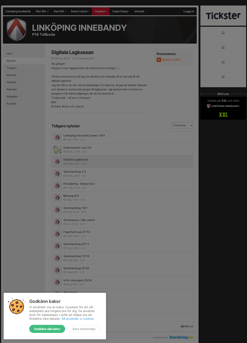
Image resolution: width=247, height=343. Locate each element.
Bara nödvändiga (84, 329)
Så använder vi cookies (78, 318)
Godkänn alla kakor (47, 329)
